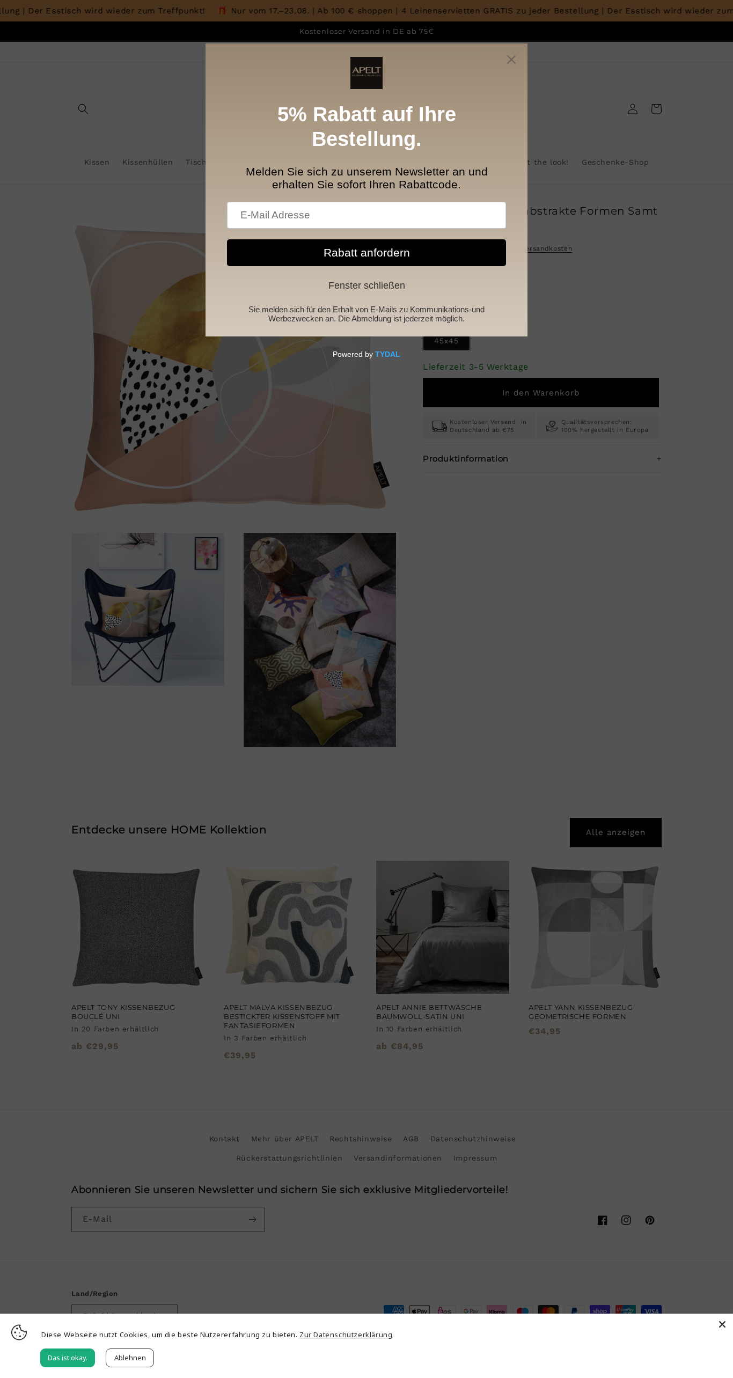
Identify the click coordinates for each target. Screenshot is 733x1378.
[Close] (722, 1324)
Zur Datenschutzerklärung (345, 1334)
